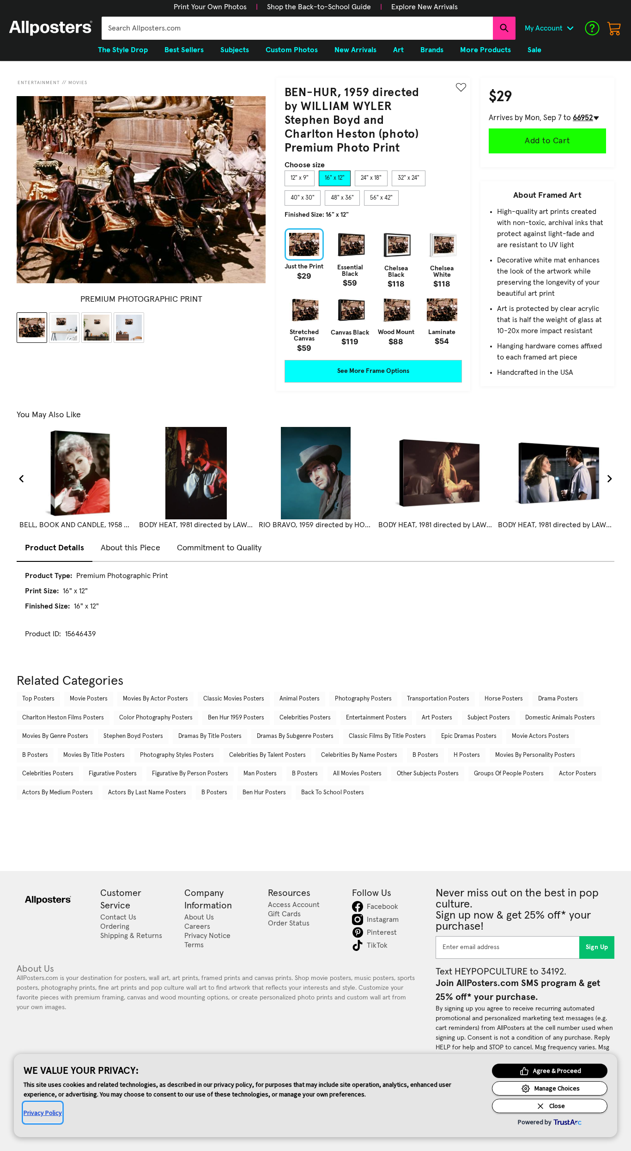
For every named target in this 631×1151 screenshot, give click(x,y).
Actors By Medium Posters (57, 793)
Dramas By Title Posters (210, 736)
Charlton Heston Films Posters (63, 718)
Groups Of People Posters (509, 774)
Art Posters (437, 718)
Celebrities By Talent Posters (267, 755)
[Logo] (50, 28)
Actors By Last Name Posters (147, 793)
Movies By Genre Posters (55, 736)
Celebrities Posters (305, 718)
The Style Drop (123, 50)
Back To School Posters (332, 793)
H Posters (467, 755)
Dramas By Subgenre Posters (295, 736)
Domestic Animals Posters (560, 718)
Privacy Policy (43, 1112)
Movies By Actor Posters (155, 699)
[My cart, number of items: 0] (614, 28)
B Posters (35, 755)
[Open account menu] (570, 28)
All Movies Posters (357, 774)
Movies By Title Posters (94, 755)
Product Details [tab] (54, 548)
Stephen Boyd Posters (133, 736)
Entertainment (39, 82)
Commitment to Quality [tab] (219, 548)
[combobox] (297, 28)
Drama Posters (558, 699)
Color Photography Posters (156, 718)
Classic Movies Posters (233, 699)
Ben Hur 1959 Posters (236, 718)
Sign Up (597, 947)
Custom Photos (292, 50)
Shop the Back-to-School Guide (319, 7)
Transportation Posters (438, 699)
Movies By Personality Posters (535, 755)
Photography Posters (363, 699)
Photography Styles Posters (177, 755)
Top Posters (38, 699)
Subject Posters (488, 718)
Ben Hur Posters (264, 793)
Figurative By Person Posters (190, 774)
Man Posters (260, 774)
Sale (534, 50)
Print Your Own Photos (210, 7)
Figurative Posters (113, 774)
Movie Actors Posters (540, 736)
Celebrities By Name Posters (359, 755)
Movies (77, 82)
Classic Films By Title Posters (387, 736)
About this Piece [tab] (130, 548)
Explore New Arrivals (424, 7)
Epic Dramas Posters (469, 736)
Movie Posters (89, 699)
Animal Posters (299, 699)
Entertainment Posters (376, 718)
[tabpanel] (373, 289)
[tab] (300, 178)
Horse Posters (504, 699)
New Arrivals (355, 50)
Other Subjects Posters (428, 774)
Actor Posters (577, 774)
